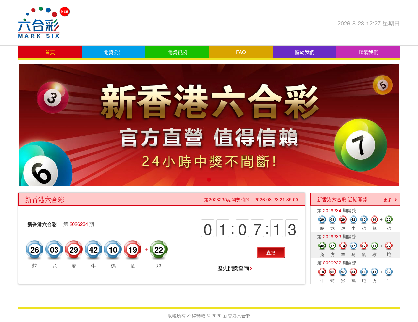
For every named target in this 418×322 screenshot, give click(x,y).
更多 (387, 199)
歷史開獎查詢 (233, 268)
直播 (271, 252)
